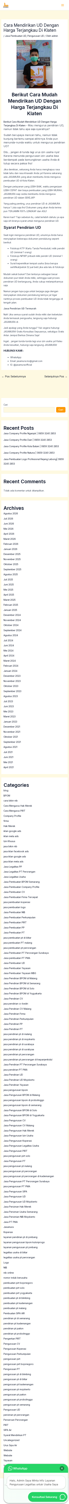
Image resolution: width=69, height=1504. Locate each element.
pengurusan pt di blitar (15, 1379)
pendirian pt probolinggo (17, 1333)
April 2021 (9, 767)
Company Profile (12, 816)
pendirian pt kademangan (17, 1323)
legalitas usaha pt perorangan (19, 1257)
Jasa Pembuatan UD (15, 35)
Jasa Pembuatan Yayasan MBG (20, 973)
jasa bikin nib (10, 846)
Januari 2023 (10, 721)
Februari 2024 (11, 665)
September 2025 (12, 569)
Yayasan (8, 1460)
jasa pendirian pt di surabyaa (19, 1049)
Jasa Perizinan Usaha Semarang (21, 1211)
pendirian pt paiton (13, 1328)
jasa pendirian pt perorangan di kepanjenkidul (28, 1059)
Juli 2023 (8, 701)
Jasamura (9, 1227)
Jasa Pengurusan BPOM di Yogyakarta (24, 1115)
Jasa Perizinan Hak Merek (17, 1206)
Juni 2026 (9, 523)
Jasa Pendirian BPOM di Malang (20, 978)
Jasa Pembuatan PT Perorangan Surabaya (26, 952)
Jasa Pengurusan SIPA (15, 1191)
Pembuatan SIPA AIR (14, 1313)
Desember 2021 (12, 726)
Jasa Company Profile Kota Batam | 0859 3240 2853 (31, 446)
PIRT (6, 1425)
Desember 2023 (12, 675)
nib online (9, 1272)
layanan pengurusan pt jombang (21, 1247)
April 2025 (9, 594)
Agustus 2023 (11, 696)
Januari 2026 (10, 549)
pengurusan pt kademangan (18, 1384)
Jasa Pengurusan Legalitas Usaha (21, 1145)
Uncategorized (11, 1440)
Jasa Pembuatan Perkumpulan (19, 917)
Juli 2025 (8, 579)
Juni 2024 (9, 645)
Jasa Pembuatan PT (14, 932)
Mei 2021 (8, 762)
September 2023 (12, 691)
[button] (62, 1468)
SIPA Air (8, 1430)
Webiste (8, 1450)
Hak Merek (9, 826)
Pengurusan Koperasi (15, 1348)
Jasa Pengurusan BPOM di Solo (20, 1110)
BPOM (7, 795)
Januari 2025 (10, 610)
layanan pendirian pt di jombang (20, 1237)
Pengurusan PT (12, 1369)
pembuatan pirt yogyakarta (18, 1293)
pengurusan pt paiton (15, 1394)
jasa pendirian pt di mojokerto (19, 1039)
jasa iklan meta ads (13, 861)
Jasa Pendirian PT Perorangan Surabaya (25, 1064)
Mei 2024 (8, 650)
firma (6, 821)
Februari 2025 (11, 604)
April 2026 (9, 533)
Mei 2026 (8, 528)
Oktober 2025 (11, 564)
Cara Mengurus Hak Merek (18, 805)
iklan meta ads (11, 836)
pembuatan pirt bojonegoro (18, 1282)
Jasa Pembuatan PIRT (15, 922)
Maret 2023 (10, 716)
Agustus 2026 (11, 513)
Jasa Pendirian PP (13, 1024)
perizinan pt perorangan (16, 1414)
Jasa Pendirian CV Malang (17, 1008)
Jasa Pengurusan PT (15, 1161)
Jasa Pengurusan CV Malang (19, 1125)
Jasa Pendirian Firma (14, 1013)
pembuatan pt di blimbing (17, 1298)
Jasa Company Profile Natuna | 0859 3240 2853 (29, 452)
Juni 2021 (8, 757)
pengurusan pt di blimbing (17, 1374)
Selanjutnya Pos (55, 376)
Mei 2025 (8, 589)
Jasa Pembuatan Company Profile (21, 887)
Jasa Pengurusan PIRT (15, 1151)
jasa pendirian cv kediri (16, 1003)
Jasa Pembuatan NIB (14, 912)
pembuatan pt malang (15, 1308)
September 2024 (13, 630)
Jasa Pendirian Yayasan (16, 1084)
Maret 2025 (10, 599)
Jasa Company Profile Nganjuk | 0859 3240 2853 (30, 433)
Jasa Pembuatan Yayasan (17, 968)
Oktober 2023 (11, 686)
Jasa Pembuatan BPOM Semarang (22, 881)
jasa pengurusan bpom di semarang (22, 1105)
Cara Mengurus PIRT (14, 810)
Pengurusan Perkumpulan (17, 1354)
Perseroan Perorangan (16, 1419)
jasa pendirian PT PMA (15, 1069)
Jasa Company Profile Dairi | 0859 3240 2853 (28, 439)
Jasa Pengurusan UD (15, 1196)
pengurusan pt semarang (17, 1404)
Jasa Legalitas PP (13, 866)
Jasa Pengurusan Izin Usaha (18, 1135)
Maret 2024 (10, 660)
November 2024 (12, 620)
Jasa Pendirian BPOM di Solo (19, 988)
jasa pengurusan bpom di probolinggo (24, 1100)
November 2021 (12, 731)
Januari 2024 (10, 671)
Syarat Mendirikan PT (15, 1435)
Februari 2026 (11, 544)
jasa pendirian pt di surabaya (19, 1044)
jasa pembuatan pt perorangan (20, 947)
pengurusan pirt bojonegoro (19, 1364)
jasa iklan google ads (15, 856)
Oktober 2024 (11, 625)
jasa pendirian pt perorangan (19, 1054)
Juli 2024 (8, 640)
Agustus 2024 (11, 635)
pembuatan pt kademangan (18, 1303)
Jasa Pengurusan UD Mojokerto (20, 1201)
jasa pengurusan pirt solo (17, 1156)
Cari (6, 404)
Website (8, 1455)
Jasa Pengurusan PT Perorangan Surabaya (26, 1181)
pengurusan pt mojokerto (17, 1389)
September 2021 (12, 742)
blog (6, 790)
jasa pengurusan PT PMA (17, 1186)
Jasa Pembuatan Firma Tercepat (21, 897)
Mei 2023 (8, 711)
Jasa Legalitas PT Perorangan (19, 871)
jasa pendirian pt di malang (18, 1034)
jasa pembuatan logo (15, 907)
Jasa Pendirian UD (13, 1074)
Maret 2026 (10, 539)
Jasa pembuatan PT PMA (17, 958)
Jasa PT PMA (11, 1222)
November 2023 (12, 681)
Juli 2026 (8, 518)
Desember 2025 (12, 554)
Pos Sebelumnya (14, 376)
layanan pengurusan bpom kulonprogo (24, 1242)
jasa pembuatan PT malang (18, 942)
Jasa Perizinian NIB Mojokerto (19, 1216)
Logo (6, 1262)
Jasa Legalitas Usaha (15, 876)
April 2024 (9, 655)
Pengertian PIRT (12, 1338)
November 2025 (12, 559)
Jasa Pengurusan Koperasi (18, 1140)
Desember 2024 (12, 615)
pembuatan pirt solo (14, 1287)
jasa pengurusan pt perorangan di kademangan (29, 1176)
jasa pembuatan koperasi (17, 902)
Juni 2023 (9, 706)
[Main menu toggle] (62, 5)
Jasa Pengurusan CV (15, 1120)
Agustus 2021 (10, 747)
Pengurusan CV (12, 1343)
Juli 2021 (8, 752)
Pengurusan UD (35, 35)
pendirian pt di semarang (17, 1318)
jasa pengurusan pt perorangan (20, 1171)
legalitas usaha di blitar (15, 1252)
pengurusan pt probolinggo (18, 1399)
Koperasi (8, 1232)
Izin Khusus (9, 841)
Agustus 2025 (11, 574)
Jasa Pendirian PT (13, 1029)
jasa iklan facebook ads (16, 851)
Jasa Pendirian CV (13, 998)
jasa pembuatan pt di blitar (17, 937)
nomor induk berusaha (15, 1277)
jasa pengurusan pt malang (18, 1166)
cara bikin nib (11, 800)
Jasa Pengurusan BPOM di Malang (22, 1095)
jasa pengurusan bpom (16, 1090)
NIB (5, 1267)
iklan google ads (12, 831)
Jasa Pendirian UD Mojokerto (19, 1079)
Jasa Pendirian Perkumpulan (19, 1019)
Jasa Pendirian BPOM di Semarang (22, 983)
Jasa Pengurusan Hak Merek (19, 1130)
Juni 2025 (9, 584)
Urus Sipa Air (10, 1445)
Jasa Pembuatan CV (14, 892)
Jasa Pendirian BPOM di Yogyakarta (23, 993)
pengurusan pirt (12, 1359)
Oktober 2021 (11, 736)
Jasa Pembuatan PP (14, 927)
